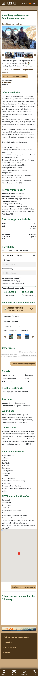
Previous (3, 55)
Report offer (28, 69)
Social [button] (7, 652)
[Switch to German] (30, 3)
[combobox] (19, 264)
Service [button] (8, 642)
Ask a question (5, 70)
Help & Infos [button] (10, 647)
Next (35, 55)
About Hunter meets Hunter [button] (17, 637)
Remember (15, 69)
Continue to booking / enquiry (14, 76)
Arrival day (6, 260)
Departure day (7, 269)
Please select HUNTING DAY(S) (15, 251)
